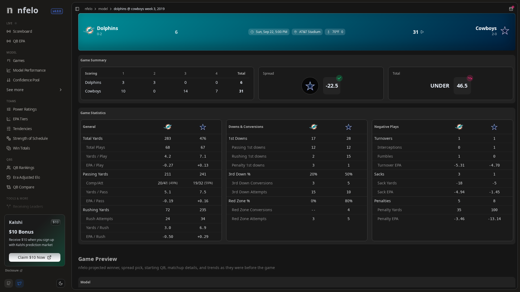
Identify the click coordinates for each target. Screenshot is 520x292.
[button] (60, 283)
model (103, 9)
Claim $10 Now (31, 257)
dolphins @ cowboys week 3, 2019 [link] (139, 9)
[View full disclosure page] (21, 270)
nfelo (88, 9)
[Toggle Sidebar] (69, 146)
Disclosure (12, 270)
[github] (8, 283)
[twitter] (19, 283)
